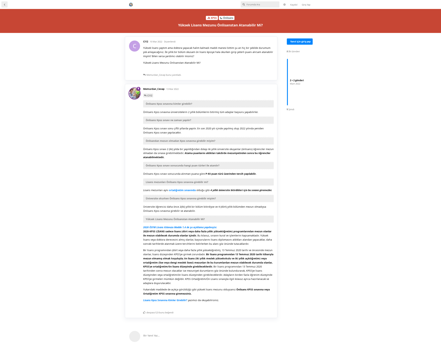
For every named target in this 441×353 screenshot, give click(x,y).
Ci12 (149, 95)
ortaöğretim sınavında (182, 190)
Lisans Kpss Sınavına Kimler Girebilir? (165, 300)
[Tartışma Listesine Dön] (4, 4)
